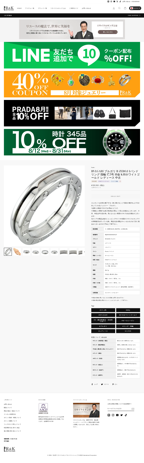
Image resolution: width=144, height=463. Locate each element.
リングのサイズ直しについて (12, 424)
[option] (72, 15)
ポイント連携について (10, 421)
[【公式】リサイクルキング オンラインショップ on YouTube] (117, 415)
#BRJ (128, 310)
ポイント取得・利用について (12, 418)
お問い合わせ (86, 8)
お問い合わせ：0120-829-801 (131, 1)
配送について (8, 408)
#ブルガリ (103, 326)
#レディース (103, 331)
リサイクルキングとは (58, 8)
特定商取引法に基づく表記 (12, 428)
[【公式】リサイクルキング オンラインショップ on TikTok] (126, 415)
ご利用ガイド (73, 8)
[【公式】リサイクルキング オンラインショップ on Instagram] (113, 415)
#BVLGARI (103, 315)
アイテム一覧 (29, 8)
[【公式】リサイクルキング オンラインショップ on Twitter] (121, 415)
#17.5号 (103, 310)
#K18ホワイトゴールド (128, 315)
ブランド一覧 (42, 8)
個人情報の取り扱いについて (12, 431)
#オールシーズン (128, 321)
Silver (128, 331)
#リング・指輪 (128, 326)
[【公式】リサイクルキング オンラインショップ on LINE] (109, 415)
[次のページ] (83, 252)
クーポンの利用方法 (10, 414)
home (93, 167)
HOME (19, 8)
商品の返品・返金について (12, 411)
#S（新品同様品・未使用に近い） (103, 320)
